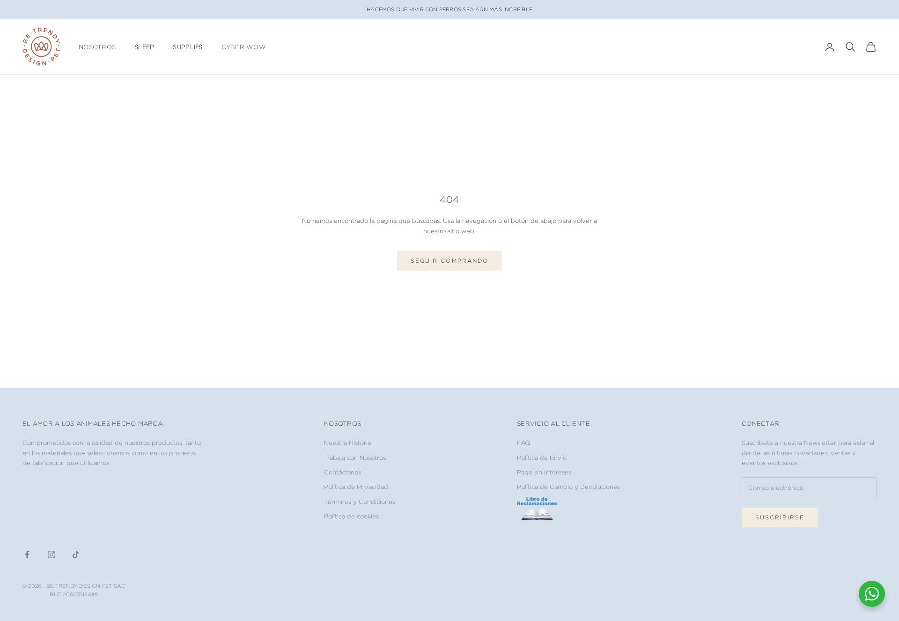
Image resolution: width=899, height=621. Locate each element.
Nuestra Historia (347, 442)
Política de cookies (351, 516)
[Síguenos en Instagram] (51, 554)
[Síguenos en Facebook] (27, 554)
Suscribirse (779, 517)
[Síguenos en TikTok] (76, 554)
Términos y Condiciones (359, 501)
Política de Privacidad (356, 486)
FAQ (523, 442)
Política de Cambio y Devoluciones (568, 486)
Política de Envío (542, 457)
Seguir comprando (449, 261)
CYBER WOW (243, 47)
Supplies (187, 47)
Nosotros (97, 47)
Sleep (144, 47)
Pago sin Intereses (544, 472)
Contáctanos (342, 472)
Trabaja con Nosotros (355, 457)
